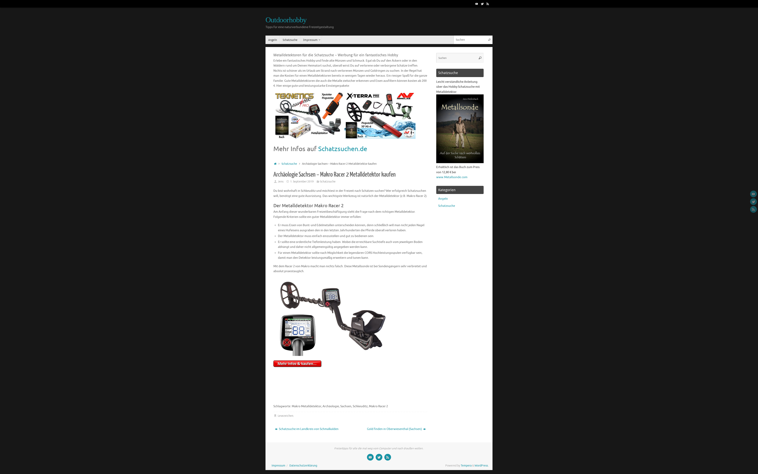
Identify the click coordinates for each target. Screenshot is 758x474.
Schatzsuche (289, 164)
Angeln (443, 199)
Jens (280, 181)
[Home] (275, 164)
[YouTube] (476, 4)
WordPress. (482, 465)
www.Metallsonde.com (451, 177)
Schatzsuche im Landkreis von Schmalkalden (308, 429)
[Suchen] (489, 40)
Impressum (278, 465)
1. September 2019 (302, 181)
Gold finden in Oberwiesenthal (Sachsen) (394, 429)
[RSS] (488, 4)
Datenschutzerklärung (303, 465)
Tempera (466, 465)
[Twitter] (482, 4)
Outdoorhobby (286, 20)
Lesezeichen (285, 416)
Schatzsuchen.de (342, 149)
